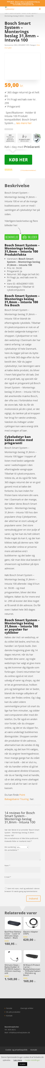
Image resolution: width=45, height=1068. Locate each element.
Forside (9, 1008)
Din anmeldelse (12, 850)
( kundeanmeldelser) (28, 170)
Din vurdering (10, 847)
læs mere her (24, 123)
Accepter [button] (22, 1064)
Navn (7, 865)
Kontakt (9, 1016)
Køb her (18, 160)
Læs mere (18, 1060)
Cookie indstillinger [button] (32, 1060)
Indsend (33, 898)
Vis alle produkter (13, 1012)
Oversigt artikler (26, 1008)
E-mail (8, 877)
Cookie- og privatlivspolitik (16, 1050)
